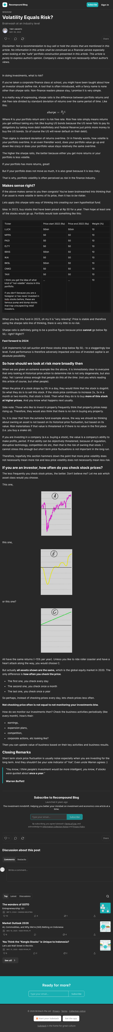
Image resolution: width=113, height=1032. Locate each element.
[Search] (108, 896)
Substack (42, 1025)
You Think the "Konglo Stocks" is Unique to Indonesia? (35, 941)
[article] (56, 910)
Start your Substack (49, 1018)
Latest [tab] (13, 896)
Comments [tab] (9, 859)
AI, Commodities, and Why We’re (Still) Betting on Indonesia (32, 926)
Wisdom (6, 12)
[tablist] (15, 859)
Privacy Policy (79, 826)
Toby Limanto (15, 29)
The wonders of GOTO (15, 904)
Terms (64, 1011)
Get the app (71, 1018)
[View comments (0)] (16, 39)
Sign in (105, 4)
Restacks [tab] (22, 859)
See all (8, 960)
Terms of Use (70, 823)
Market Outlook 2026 (15, 923)
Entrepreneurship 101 (13, 908)
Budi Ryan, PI (25, 931)
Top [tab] (6, 896)
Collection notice (77, 1011)
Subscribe (92, 4)
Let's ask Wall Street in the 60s (17, 945)
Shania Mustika (25, 912)
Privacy (56, 1011)
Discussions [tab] (24, 896)
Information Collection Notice (56, 826)
